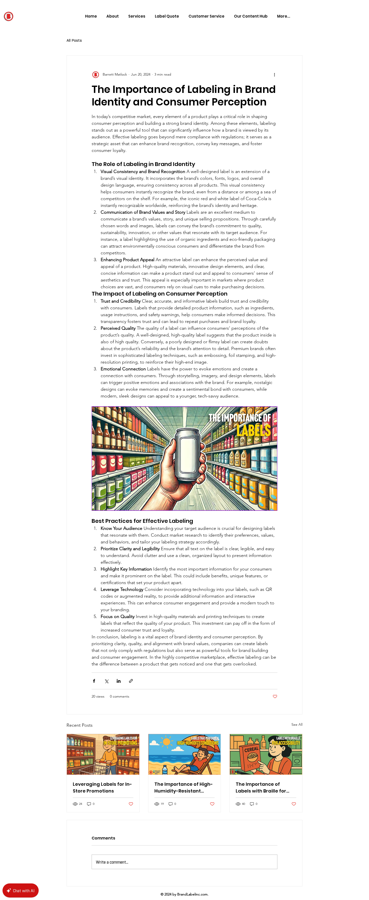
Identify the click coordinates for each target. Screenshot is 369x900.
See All (296, 724)
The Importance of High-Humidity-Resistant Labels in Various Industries (183, 787)
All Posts (74, 40)
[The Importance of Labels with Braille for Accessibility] (266, 754)
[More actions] (274, 75)
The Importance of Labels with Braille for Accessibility (261, 787)
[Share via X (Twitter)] (106, 681)
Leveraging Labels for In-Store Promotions (102, 787)
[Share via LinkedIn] (118, 681)
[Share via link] (131, 681)
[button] (249, 16)
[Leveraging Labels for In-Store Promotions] (103, 754)
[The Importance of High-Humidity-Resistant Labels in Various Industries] (184, 754)
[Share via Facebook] (94, 681)
